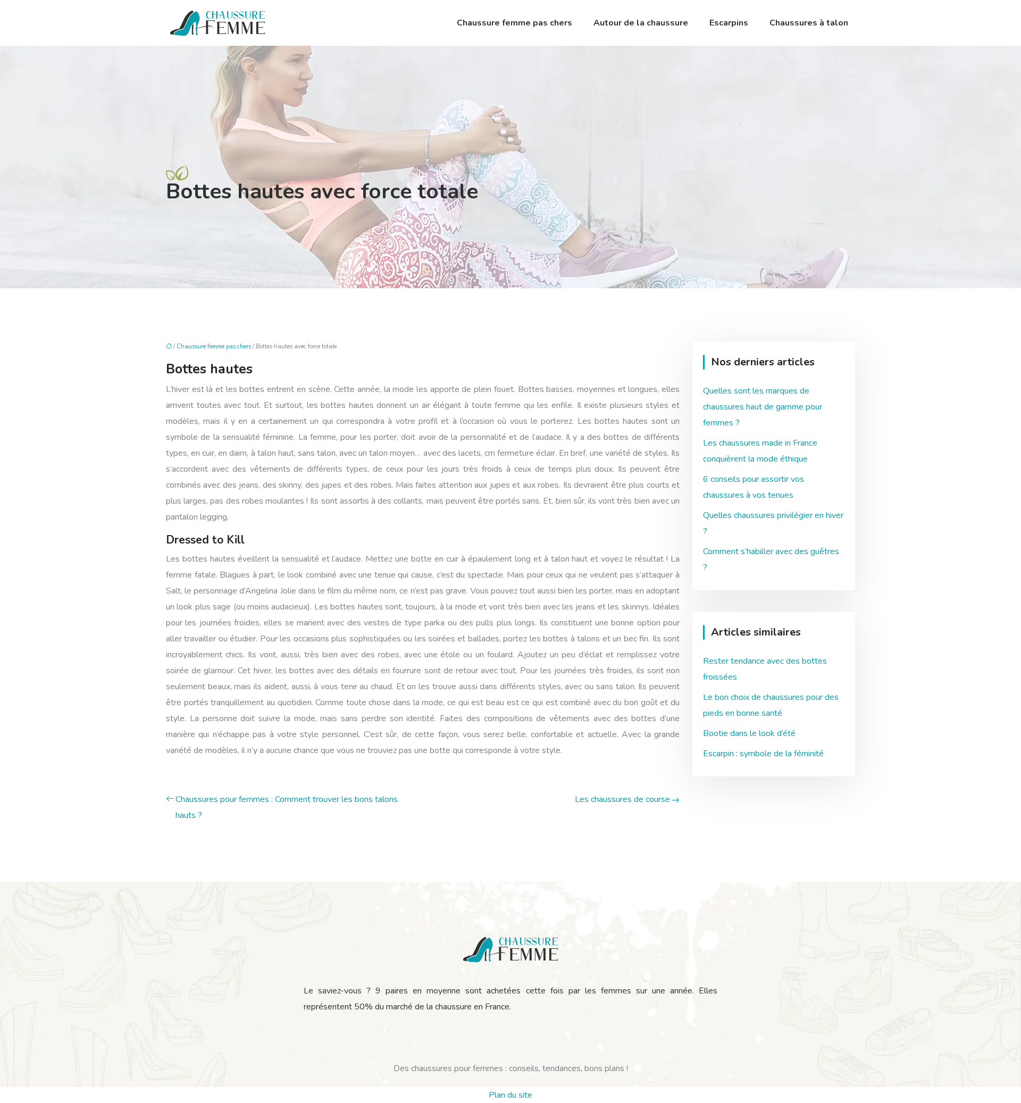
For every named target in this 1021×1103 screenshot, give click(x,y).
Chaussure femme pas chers (514, 23)
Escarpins (728, 23)
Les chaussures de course (622, 799)
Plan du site (510, 1095)
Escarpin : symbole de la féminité (763, 753)
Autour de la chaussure (640, 23)
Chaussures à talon (808, 23)
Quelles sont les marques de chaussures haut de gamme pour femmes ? (762, 407)
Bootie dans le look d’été (749, 733)
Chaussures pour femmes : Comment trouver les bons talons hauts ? (286, 807)
